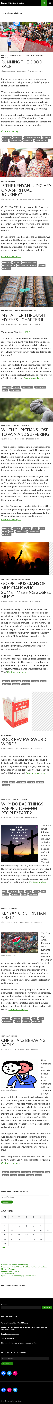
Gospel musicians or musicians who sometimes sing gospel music (26, 590)
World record (41, 140)
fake (47, 1172)
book (12, 782)
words (6, 785)
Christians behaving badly (23, 1042)
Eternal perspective (32, 137)
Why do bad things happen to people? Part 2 (22, 808)
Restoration (15, 390)
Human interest (37, 56)
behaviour (15, 1172)
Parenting (31, 311)
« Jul (3, 1248)
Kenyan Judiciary (29, 262)
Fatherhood (6, 311)
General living (23, 56)
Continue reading (11, 131)
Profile (4, 58)
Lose (5, 531)
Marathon (28, 140)
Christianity (38, 1172)
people (6, 894)
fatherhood (27, 387)
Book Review (6, 735)
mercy (22, 1175)
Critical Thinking (9, 56)
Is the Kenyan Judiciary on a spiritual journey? (26, 190)
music (43, 681)
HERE (27, 332)
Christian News (8, 181)
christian (17, 137)
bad (4, 891)
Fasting (17, 262)
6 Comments (37, 748)
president (37, 1021)
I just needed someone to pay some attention (18, 1276)
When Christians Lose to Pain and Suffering (25, 432)
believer (6, 1018)
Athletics (7, 137)
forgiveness (40, 387)
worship (26, 684)
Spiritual (6, 268)
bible (5, 782)
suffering (7, 534)
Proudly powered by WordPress (11, 1401)
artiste (6, 681)
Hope (5, 390)
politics (27, 1021)
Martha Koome (9, 265)
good (29, 891)
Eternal (17, 528)
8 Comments (36, 601)
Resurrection (34, 531)
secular (16, 684)
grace (13, 1175)
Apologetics (6, 425)
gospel (35, 681)
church (26, 681)
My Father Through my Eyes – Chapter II (23, 317)
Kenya (18, 1021)
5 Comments (36, 324)
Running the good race (21, 64)
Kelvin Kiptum (16, 140)
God (35, 528)
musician (6, 684)
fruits (5, 1175)
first (34, 1018)
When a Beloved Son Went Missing (14, 1264)
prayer (42, 265)
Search (4, 1305)
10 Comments (33, 439)
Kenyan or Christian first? (23, 915)
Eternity (47, 137)
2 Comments (33, 1049)
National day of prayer (27, 265)
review (31, 782)
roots (30, 1175)
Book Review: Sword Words (23, 741)
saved (38, 1175)
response (15, 894)
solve (24, 894)
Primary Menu (50, 3)
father (16, 387)
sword (40, 782)
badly (5, 1172)
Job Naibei (22, 71)
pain (11, 531)
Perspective (21, 531)
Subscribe (7, 1202)
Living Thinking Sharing (12, 3)
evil (21, 891)
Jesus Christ (7, 1021)
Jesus (5, 140)
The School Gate (7, 1273)
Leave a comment (36, 71)
